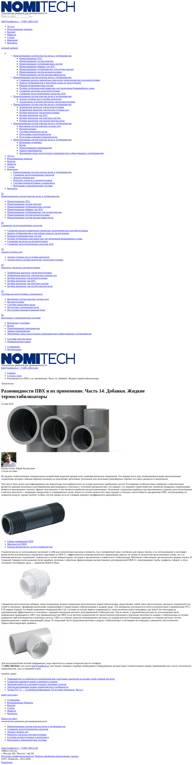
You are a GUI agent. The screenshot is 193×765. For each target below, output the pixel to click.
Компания (12, 40)
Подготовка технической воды (35, 134)
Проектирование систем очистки (36, 61)
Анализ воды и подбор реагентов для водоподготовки (47, 101)
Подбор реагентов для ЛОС (33, 115)
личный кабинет (9, 48)
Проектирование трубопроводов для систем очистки (46, 69)
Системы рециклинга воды (33, 131)
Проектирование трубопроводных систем (40, 64)
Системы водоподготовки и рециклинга (34, 183)
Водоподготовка (27, 129)
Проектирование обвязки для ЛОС (37, 66)
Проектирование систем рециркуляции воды (42, 74)
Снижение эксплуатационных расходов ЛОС (42, 93)
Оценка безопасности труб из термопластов (29, 547)
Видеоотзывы (14, 349)
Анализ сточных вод (24, 177)
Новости (11, 34)
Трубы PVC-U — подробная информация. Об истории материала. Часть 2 (45, 689)
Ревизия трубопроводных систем (36, 85)
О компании (13, 346)
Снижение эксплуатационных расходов (33, 175)
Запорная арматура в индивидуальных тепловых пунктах (36, 684)
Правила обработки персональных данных (57, 756)
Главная (11, 373)
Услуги (10, 26)
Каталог (11, 32)
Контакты (12, 43)
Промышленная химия (19, 341)
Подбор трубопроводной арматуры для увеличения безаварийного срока (56, 88)
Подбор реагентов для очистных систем (39, 118)
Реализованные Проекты (20, 702)
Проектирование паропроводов (35, 148)
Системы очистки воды (19, 339)
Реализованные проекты (19, 29)
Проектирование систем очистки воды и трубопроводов (42, 55)
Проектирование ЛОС (30, 58)
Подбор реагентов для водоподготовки (39, 112)
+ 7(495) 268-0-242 (28, 21)
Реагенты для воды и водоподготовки (32, 180)
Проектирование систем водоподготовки (40, 72)
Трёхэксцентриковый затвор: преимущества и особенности (37, 687)
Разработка (7, 762)
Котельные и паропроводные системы (33, 185)
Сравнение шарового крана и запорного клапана (32, 681)
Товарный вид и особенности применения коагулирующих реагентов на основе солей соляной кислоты (61, 679)
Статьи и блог (14, 375)
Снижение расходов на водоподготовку (39, 91)
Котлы (22, 145)
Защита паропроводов (30, 150)
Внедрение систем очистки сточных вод (40, 126)
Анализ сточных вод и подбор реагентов (40, 99)
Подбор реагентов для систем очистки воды (42, 120)
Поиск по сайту (9, 718)
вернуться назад (9, 695)
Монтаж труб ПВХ (17, 544)
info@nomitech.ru (10, 21)
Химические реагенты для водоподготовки (41, 107)
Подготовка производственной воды (38, 137)
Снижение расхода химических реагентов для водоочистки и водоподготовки (59, 80)
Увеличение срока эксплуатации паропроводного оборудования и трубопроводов (61, 153)
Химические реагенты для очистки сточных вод (44, 110)
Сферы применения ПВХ (20, 541)
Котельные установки (30, 142)
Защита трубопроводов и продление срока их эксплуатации (50, 83)
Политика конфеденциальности (17, 756)
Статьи (10, 37)
